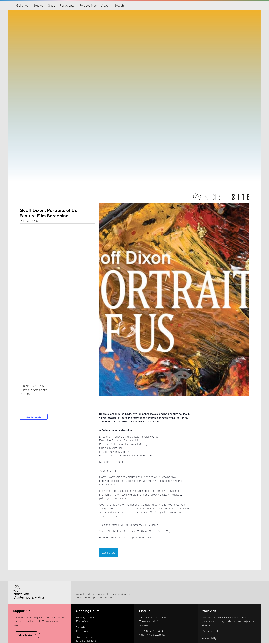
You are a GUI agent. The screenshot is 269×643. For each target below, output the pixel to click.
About (105, 5)
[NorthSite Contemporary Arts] (221, 199)
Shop (51, 5)
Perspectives (88, 5)
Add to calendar (34, 416)
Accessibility (209, 638)
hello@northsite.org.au (152, 634)
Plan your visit (210, 631)
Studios (38, 5)
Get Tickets (108, 552)
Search (119, 5)
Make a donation (25, 635)
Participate (67, 5)
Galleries (22, 5)
